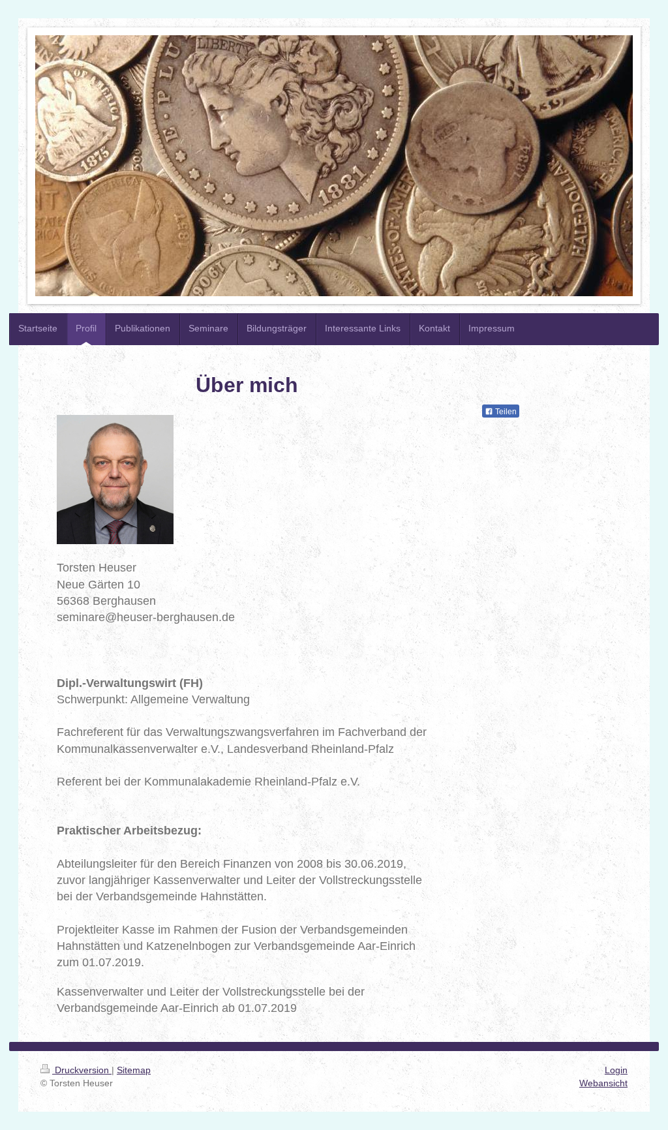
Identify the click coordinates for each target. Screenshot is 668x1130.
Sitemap (134, 1070)
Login (616, 1070)
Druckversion (82, 1070)
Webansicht (603, 1083)
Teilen (505, 411)
